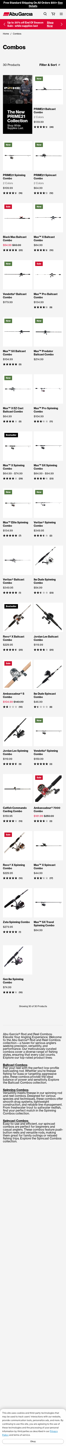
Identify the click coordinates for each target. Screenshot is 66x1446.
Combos (17, 33)
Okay (33, 1441)
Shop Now (50, 24)
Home (6, 33)
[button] (4, 24)
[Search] (45, 13)
